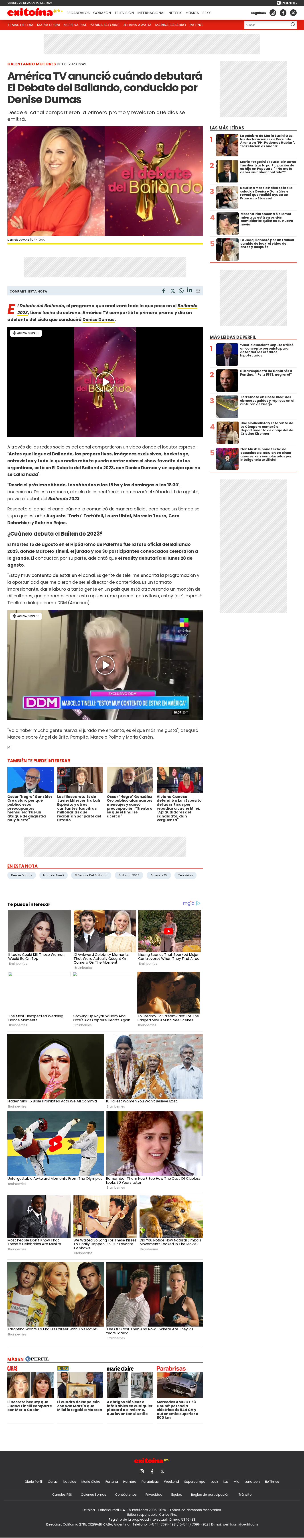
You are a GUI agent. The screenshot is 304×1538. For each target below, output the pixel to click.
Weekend (171, 1481)
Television (185, 875)
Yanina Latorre (104, 24)
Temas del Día (20, 24)
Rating (196, 24)
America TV (158, 875)
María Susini (48, 24)
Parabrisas (150, 1481)
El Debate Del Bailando (91, 875)
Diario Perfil (34, 1481)
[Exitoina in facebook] (283, 12)
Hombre (129, 1481)
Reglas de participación (210, 1494)
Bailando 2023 (129, 875)
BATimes (272, 1481)
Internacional (151, 12)
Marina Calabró (170, 24)
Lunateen (252, 1481)
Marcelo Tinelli (53, 875)
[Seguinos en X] (293, 12)
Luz (225, 1481)
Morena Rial (75, 24)
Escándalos (78, 12)
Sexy (207, 12)
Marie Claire (90, 1481)
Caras (53, 1481)
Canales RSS (62, 1494)
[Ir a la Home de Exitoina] (35, 12)
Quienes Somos (93, 1494)
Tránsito (245, 1494)
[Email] (198, 291)
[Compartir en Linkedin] (189, 290)
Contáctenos (126, 1494)
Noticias (69, 1481)
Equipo (176, 1494)
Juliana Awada (137, 24)
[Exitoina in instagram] (273, 12)
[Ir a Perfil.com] (287, 3)
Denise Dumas (99, 320)
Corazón (102, 12)
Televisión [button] (124, 12)
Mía (236, 1481)
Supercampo (194, 1481)
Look (214, 1481)
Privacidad (154, 1494)
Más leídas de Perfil (233, 337)
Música (192, 12)
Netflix (175, 12)
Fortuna (111, 1481)
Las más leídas (227, 128)
